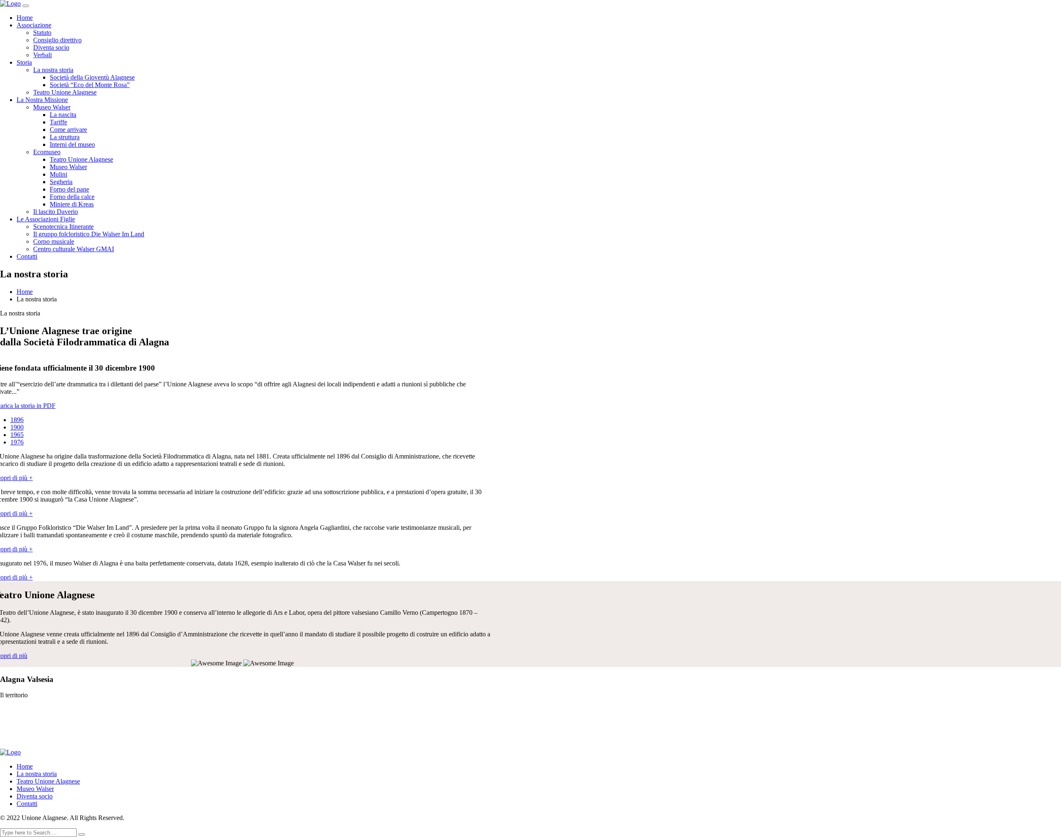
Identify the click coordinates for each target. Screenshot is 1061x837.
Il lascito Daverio (55, 211)
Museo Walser (51, 107)
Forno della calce (72, 196)
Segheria (61, 181)
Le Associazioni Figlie (46, 219)
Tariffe (58, 122)
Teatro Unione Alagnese (65, 92)
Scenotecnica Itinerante (63, 226)
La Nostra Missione (42, 99)
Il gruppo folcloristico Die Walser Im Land (88, 234)
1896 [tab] (17, 419)
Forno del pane (69, 189)
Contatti (27, 256)
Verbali (42, 54)
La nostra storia (53, 69)
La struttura (65, 137)
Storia (24, 62)
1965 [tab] (17, 434)
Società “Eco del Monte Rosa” (90, 84)
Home (25, 17)
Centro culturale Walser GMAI (73, 248)
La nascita (63, 114)
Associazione (34, 25)
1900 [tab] (17, 427)
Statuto (42, 32)
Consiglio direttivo (57, 40)
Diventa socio (51, 47)
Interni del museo (72, 144)
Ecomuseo (47, 151)
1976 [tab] (17, 442)
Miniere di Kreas (72, 204)
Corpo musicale (53, 241)
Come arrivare (68, 129)
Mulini (58, 174)
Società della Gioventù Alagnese (92, 77)
